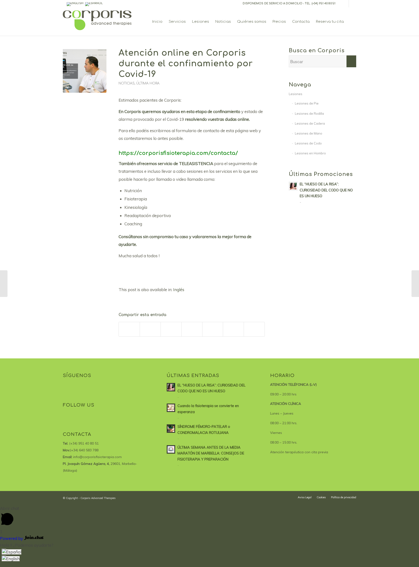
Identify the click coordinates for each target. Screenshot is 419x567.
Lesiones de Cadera (310, 123)
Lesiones (295, 94)
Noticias (127, 83)
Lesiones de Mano (308, 133)
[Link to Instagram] (352, 3)
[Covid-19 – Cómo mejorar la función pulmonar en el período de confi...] (415, 283)
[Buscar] (351, 22)
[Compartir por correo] (233, 329)
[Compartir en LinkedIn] (192, 329)
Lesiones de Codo (308, 143)
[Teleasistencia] (84, 71)
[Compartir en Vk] (212, 329)
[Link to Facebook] (345, 3)
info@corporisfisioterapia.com (97, 457)
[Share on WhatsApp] (171, 329)
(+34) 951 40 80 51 (323, 3)
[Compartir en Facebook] (129, 329)
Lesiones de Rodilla (309, 113)
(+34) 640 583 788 (84, 450)
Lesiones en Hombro (310, 153)
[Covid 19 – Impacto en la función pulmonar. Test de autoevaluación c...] (4, 283)
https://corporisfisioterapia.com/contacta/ (178, 153)
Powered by (12, 538)
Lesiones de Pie (307, 103)
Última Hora (148, 83)
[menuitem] (157, 22)
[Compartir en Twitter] (150, 329)
